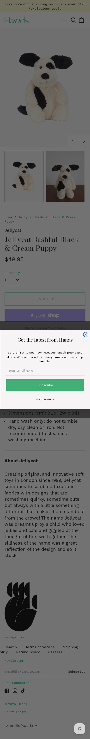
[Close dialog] (85, 334)
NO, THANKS (45, 399)
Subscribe (45, 385)
